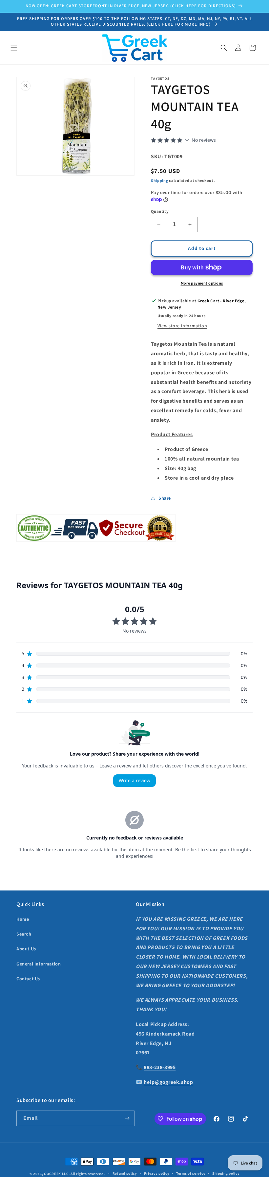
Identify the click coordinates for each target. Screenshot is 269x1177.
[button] (14, 47)
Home (22, 919)
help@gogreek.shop (168, 1082)
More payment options (202, 283)
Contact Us (28, 979)
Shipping (159, 180)
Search (23, 934)
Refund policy (125, 1173)
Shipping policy (226, 1173)
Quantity (160, 211)
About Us (26, 949)
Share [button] (164, 498)
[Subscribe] (127, 1118)
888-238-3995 (160, 1067)
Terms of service (190, 1173)
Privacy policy (157, 1173)
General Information (38, 964)
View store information (182, 326)
